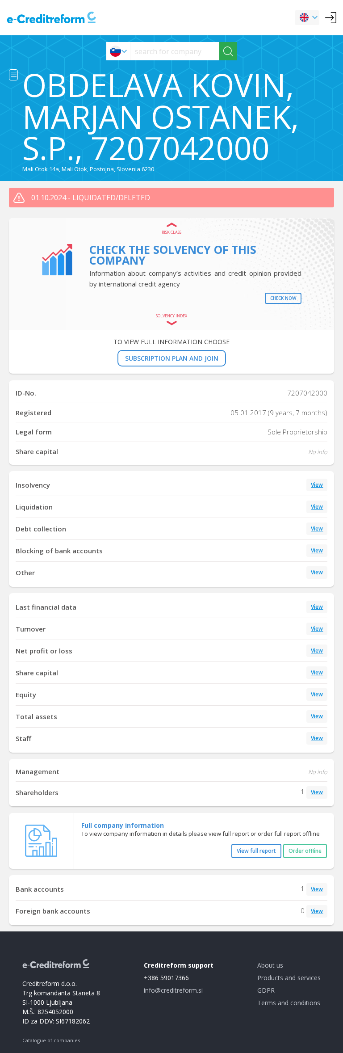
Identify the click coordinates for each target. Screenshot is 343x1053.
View (317, 485)
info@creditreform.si (173, 990)
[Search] (228, 51)
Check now (283, 298)
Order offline (305, 851)
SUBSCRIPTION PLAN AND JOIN (171, 358)
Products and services (289, 977)
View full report (256, 851)
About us (270, 965)
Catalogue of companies (51, 1040)
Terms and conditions (288, 1002)
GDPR (266, 990)
